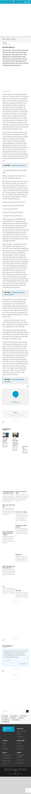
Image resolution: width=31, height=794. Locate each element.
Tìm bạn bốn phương (20, 756)
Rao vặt (19, 743)
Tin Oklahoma (15, 720)
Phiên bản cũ (20, 763)
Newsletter (5, 749)
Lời (3, 586)
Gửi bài (4, 743)
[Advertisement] (15, 20)
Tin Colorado (5, 720)
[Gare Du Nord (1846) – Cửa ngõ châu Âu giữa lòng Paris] (15, 433)
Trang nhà (7, 729)
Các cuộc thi (20, 749)
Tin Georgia (13, 716)
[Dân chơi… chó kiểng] (21, 507)
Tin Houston (23, 716)
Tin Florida (5, 716)
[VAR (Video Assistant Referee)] (5, 433)
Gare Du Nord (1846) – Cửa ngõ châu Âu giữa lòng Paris (15, 442)
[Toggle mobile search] (25, 2)
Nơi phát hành (6, 758)
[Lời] (8, 582)
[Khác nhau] (21, 584)
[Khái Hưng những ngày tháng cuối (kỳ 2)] (8, 555)
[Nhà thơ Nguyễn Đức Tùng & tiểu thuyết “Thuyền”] (8, 528)
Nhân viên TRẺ (6, 755)
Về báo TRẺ (5, 761)
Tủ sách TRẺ (20, 760)
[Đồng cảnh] (21, 549)
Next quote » (23, 663)
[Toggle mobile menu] (29, 2)
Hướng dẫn (20, 737)
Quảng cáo (20, 746)
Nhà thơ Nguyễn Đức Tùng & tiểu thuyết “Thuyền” (8, 533)
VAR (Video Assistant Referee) (5, 440)
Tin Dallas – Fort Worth (8, 718)
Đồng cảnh (18, 554)
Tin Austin (21, 718)
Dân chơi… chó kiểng (21, 512)
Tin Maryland (5, 722)
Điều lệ (19, 734)
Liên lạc (4, 763)
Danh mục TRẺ (21, 731)
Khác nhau (18, 590)
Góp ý (4, 746)
